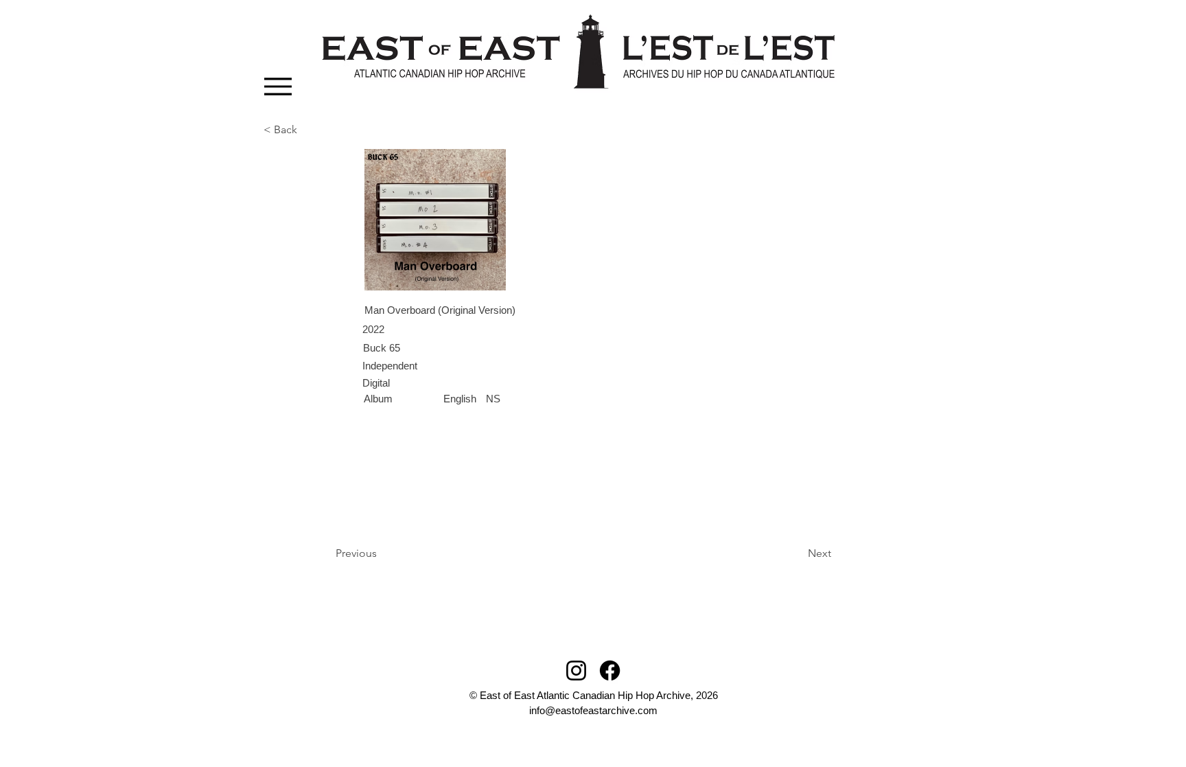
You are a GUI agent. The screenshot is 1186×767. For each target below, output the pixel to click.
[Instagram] (576, 670)
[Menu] (278, 86)
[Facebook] (609, 670)
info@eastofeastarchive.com (593, 710)
